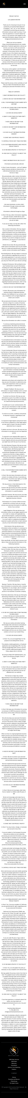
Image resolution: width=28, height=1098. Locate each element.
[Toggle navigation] (24, 4)
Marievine (14, 1063)
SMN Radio (14, 1061)
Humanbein (14, 1065)
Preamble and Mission (14, 1079)
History (14, 1077)
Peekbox (14, 1069)
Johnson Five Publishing (14, 1067)
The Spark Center (14, 1083)
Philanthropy (14, 1081)
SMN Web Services (14, 1059)
